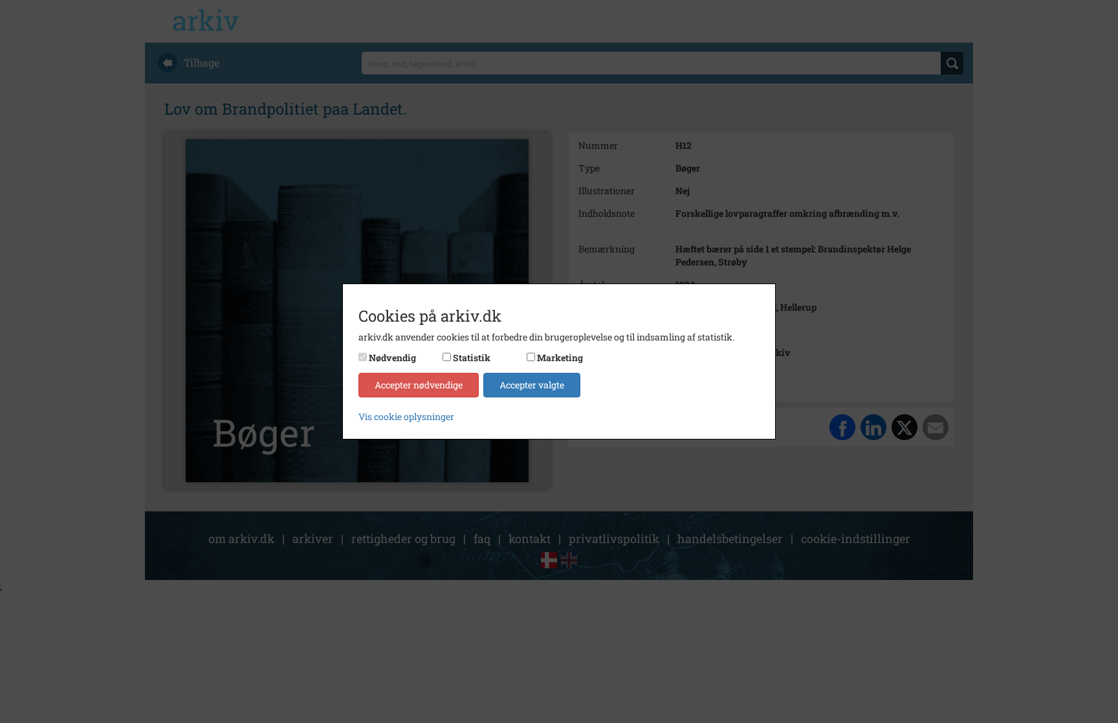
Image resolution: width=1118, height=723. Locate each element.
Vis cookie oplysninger (406, 416)
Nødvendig (392, 357)
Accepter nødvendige (419, 385)
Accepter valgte (531, 385)
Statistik (471, 357)
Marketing (560, 357)
